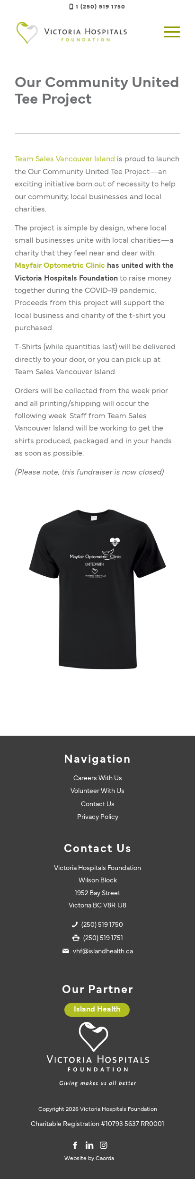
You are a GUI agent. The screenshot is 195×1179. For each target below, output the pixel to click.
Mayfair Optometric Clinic (60, 266)
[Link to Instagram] (104, 1145)
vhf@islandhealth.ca (103, 952)
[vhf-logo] (81, 33)
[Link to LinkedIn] (89, 1145)
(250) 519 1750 (102, 925)
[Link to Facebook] (75, 1145)
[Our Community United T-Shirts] (97, 589)
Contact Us (98, 804)
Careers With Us (97, 778)
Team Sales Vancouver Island (65, 159)
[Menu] (167, 33)
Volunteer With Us (97, 791)
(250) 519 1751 (103, 938)
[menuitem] (167, 33)
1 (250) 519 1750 (100, 7)
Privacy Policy (97, 817)
